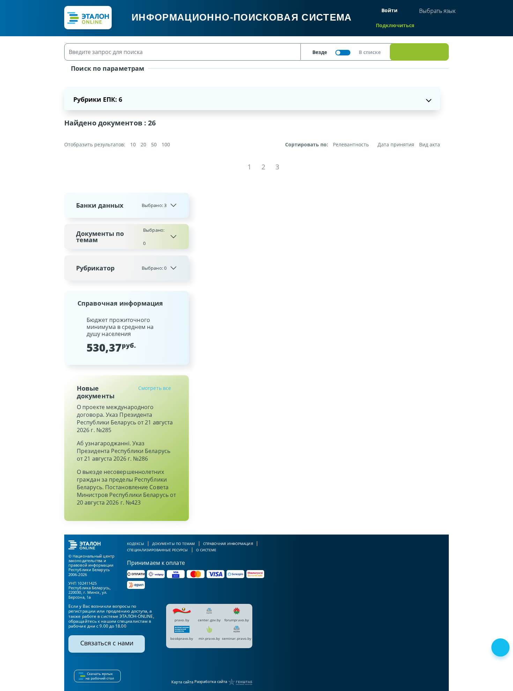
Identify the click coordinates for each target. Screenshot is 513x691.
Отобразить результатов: (94, 144)
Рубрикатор (121, 268)
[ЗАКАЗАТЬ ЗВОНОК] (501, 648)
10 (133, 144)
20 (143, 144)
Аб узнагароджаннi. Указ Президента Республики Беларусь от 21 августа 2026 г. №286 (123, 450)
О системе (206, 549)
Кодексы (135, 543)
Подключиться (395, 25)
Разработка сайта (211, 681)
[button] (75, 334)
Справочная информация (228, 543)
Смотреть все (154, 388)
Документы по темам (120, 236)
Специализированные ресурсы (157, 549)
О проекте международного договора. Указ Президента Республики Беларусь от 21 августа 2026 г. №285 (125, 418)
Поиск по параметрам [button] (106, 68)
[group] (126, 334)
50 (154, 144)
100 (166, 144)
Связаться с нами (106, 643)
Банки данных (121, 205)
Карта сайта (182, 682)
